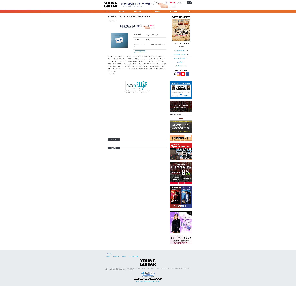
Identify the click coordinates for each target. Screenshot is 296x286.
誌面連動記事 (137, 11)
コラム (188, 11)
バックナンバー (179, 66)
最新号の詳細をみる (179, 50)
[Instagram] (179, 74)
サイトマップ (116, 256)
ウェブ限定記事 (155, 11)
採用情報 (124, 256)
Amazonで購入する (179, 58)
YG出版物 (121, 11)
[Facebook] (187, 74)
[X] (174, 74)
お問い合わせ (109, 253)
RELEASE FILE (174, 11)
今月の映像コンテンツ (180, 54)
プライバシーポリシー (133, 256)
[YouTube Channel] (183, 74)
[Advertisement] (137, 118)
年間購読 (108, 256)
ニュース (107, 11)
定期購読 (179, 62)
